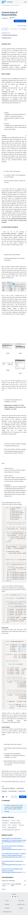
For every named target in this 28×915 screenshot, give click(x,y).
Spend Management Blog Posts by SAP (12, 841)
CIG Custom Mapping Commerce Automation (10, 829)
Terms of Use (21, 900)
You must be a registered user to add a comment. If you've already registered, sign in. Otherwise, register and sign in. (13, 807)
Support (21, 908)
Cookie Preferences (7, 911)
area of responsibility (13, 791)
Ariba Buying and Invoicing (15, 822)
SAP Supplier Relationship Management (9, 35)
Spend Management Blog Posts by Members (11, 5)
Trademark (7, 908)
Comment (6, 811)
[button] (3, 29)
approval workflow (20, 788)
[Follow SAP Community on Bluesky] (12, 896)
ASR (9, 825)
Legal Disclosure (21, 904)
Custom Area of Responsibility (9, 13)
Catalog (3, 827)
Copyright (7, 904)
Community (9, 1)
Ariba (18, 820)
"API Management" (5, 820)
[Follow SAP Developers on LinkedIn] (17, 896)
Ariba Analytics (5, 822)
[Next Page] (15, 831)
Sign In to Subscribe (20, 21)
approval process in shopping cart (8, 788)
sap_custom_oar (21, 781)
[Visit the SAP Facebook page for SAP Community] (10, 896)
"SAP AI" (13, 820)
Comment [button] (22, 796)
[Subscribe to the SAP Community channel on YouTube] (15, 896)
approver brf (4, 791)
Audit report (21, 825)
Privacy (7, 900)
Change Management (12, 827)
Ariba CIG (4, 825)
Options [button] (14, 23)
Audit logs (14, 825)
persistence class (21, 791)
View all (3, 889)
